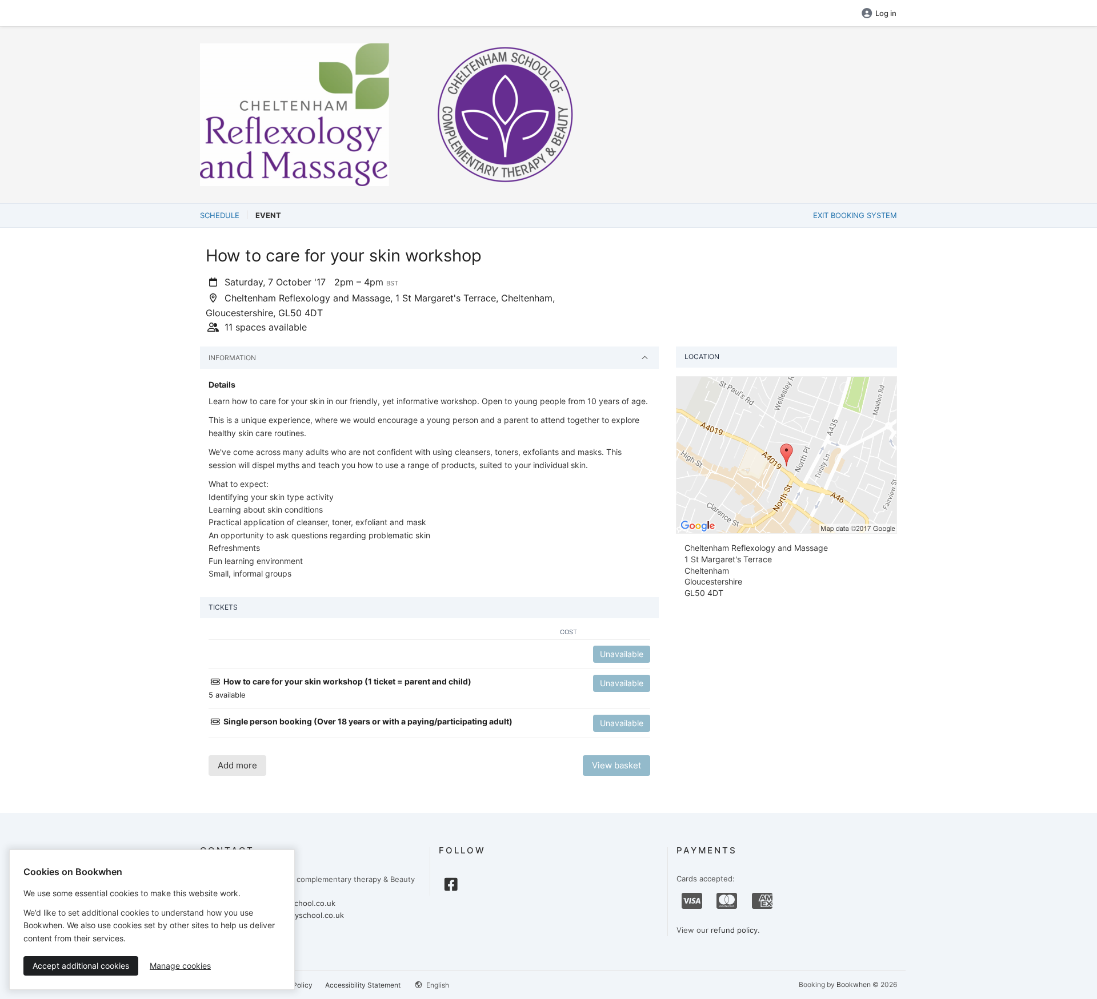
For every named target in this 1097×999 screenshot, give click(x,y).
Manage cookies (180, 965)
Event (268, 215)
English (437, 985)
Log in (885, 13)
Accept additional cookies (81, 965)
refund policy (734, 929)
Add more (237, 765)
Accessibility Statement (363, 985)
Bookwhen (853, 984)
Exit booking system (855, 215)
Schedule (219, 215)
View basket (616, 765)
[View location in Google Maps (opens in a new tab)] (786, 454)
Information (232, 357)
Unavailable (621, 654)
